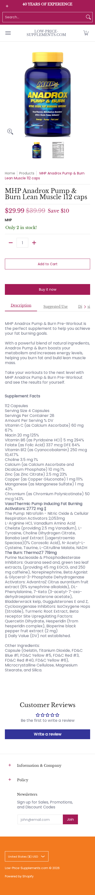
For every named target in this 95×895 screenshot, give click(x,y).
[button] (86, 33)
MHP (8, 220)
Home (10, 173)
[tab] (21, 306)
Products (26, 173)
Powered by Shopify (19, 876)
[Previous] (8, 94)
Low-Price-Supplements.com (46, 33)
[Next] (86, 94)
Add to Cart (47, 264)
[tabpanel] (47, 494)
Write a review (47, 734)
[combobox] (44, 17)
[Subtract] (11, 243)
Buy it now (47, 289)
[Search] (88, 17)
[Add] (34, 243)
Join (70, 819)
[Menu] (8, 33)
